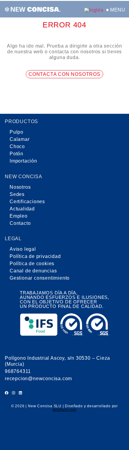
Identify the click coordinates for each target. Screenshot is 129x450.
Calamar (20, 139)
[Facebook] (6, 393)
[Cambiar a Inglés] (94, 10)
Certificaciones (27, 201)
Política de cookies (32, 263)
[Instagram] (13, 393)
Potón (16, 153)
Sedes (17, 194)
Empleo (19, 216)
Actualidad (22, 208)
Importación (23, 160)
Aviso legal (23, 249)
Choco (17, 146)
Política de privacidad (35, 256)
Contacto (20, 223)
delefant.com (64, 410)
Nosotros (20, 187)
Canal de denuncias (33, 270)
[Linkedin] (20, 393)
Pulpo (16, 132)
